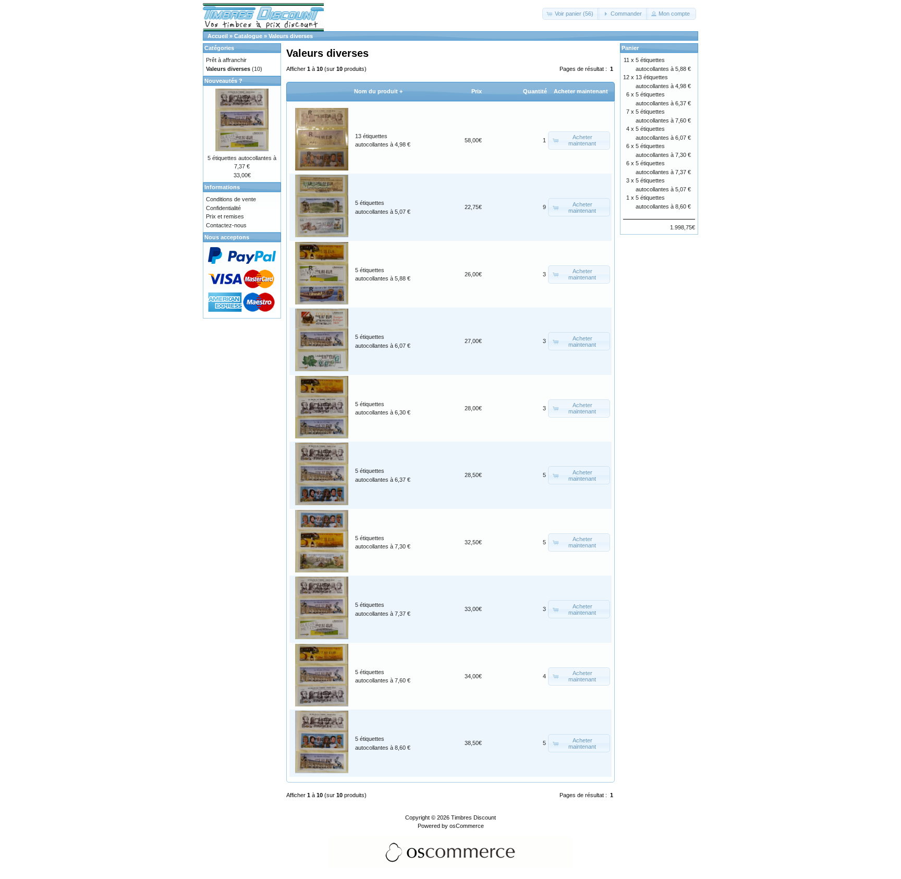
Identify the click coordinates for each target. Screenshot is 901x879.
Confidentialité (223, 208)
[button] (571, 14)
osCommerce (466, 826)
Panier (630, 48)
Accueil (218, 36)
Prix (476, 91)
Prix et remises (225, 216)
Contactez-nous (226, 225)
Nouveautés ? (223, 81)
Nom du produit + (378, 91)
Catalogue (248, 36)
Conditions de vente (231, 199)
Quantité (535, 91)
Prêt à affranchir (226, 60)
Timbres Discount (473, 817)
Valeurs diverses (291, 36)
